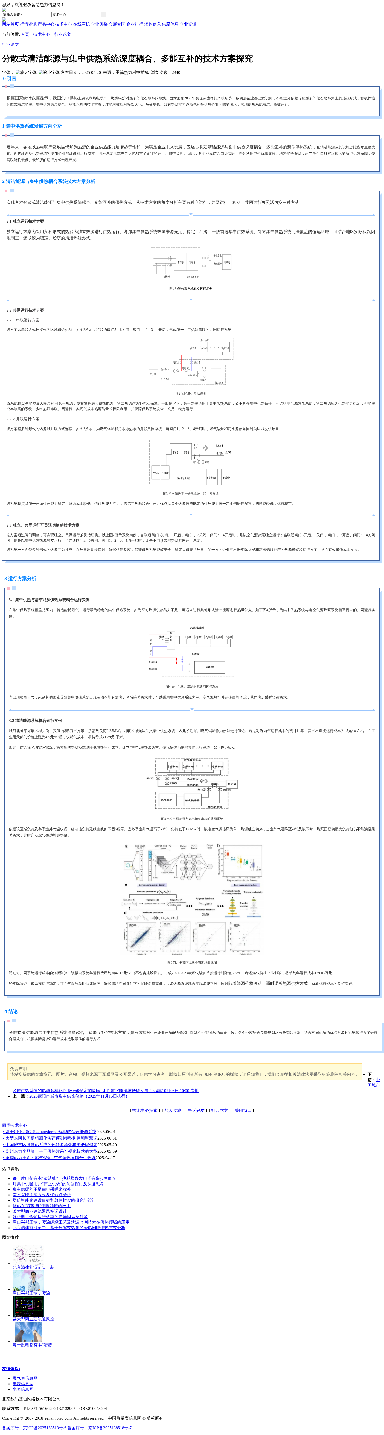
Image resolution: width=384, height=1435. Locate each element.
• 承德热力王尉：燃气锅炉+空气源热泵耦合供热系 (49, 1158)
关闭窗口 (243, 1110)
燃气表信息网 (25, 1378)
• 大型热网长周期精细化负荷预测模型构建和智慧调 (50, 1138)
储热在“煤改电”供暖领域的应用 (42, 1206)
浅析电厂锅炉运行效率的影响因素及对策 (50, 1216)
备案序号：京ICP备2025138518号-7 (99, 1428)
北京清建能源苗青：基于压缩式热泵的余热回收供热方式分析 (69, 1227)
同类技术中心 (14, 1125)
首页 (25, 34)
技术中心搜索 (145, 1110)
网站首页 (10, 24)
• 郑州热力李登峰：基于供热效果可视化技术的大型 (50, 1151)
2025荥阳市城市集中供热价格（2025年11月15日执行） (79, 1096)
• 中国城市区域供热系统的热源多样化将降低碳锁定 (50, 1144)
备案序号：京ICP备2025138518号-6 (34, 1428)
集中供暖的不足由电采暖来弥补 (42, 1189)
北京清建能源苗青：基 (33, 1267)
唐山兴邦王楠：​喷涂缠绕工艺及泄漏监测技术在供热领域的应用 (71, 1222)
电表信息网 (23, 1384)
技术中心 (41, 34)
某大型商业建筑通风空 (33, 1319)
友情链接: (11, 1368)
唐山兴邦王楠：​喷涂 (31, 1293)
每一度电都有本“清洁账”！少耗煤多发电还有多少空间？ (65, 1178)
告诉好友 (196, 1110)
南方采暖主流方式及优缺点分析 (42, 1195)
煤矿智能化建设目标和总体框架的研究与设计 (54, 1200)
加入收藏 (172, 1110)
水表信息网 (23, 1389)
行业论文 (62, 34)
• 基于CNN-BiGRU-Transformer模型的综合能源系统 (49, 1131)
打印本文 (219, 1110)
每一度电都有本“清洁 (32, 1345)
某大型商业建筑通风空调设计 (40, 1211)
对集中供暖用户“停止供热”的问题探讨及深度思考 (58, 1184)
